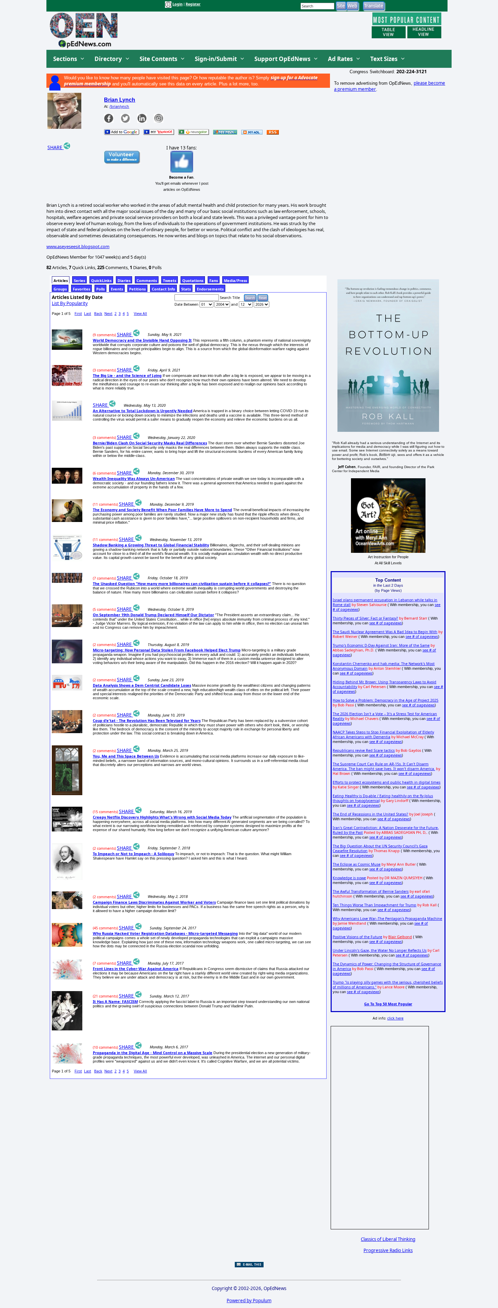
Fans (213, 280)
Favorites (81, 288)
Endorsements (210, 288)
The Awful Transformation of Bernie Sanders (371, 891)
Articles (61, 280)
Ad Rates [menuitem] (340, 59)
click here (395, 1018)
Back (98, 313)
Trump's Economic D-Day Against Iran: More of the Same (381, 645)
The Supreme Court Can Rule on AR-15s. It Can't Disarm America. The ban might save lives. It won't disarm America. (384, 766)
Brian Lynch (119, 100)
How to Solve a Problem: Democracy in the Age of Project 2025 (385, 700)
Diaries (124, 280)
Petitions (137, 288)
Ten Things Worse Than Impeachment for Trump (374, 905)
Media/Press (235, 280)
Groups (60, 288)
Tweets (169, 280)
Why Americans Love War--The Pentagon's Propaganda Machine (387, 918)
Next (108, 313)
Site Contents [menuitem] (158, 59)
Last (87, 313)
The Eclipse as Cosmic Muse (356, 864)
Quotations (192, 280)
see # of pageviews (385, 623)
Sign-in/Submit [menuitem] (216, 59)
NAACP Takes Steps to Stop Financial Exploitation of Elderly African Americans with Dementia (383, 734)
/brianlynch (119, 106)
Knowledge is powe (349, 878)
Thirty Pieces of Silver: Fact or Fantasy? (365, 618)
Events (117, 288)
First (78, 313)
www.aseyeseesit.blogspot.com (77, 246)
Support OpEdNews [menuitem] (282, 59)
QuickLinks (101, 280)
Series (79, 280)
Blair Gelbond (400, 936)
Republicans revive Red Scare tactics (364, 750)
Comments (147, 280)
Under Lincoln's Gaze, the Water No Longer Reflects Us (380, 950)
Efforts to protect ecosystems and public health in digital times (386, 782)
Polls (100, 288)
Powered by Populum (249, 1300)
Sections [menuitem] (65, 59)
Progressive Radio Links (388, 1250)
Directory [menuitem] (108, 59)
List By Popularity (70, 303)
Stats (186, 288)
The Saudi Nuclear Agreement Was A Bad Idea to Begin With (385, 631)
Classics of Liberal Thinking (388, 1239)
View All (140, 313)
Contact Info (163, 288)
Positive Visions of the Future (357, 936)
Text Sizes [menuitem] (383, 59)
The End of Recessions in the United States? (370, 814)
